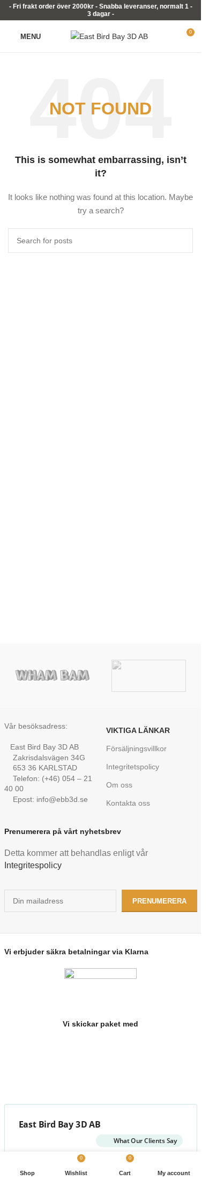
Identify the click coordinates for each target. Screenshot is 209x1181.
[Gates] (149, 676)
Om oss (119, 785)
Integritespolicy (33, 865)
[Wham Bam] (52, 676)
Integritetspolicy (132, 766)
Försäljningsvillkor (136, 748)
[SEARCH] (180, 240)
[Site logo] (109, 36)
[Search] (55, 36)
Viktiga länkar (138, 730)
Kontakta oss (128, 803)
